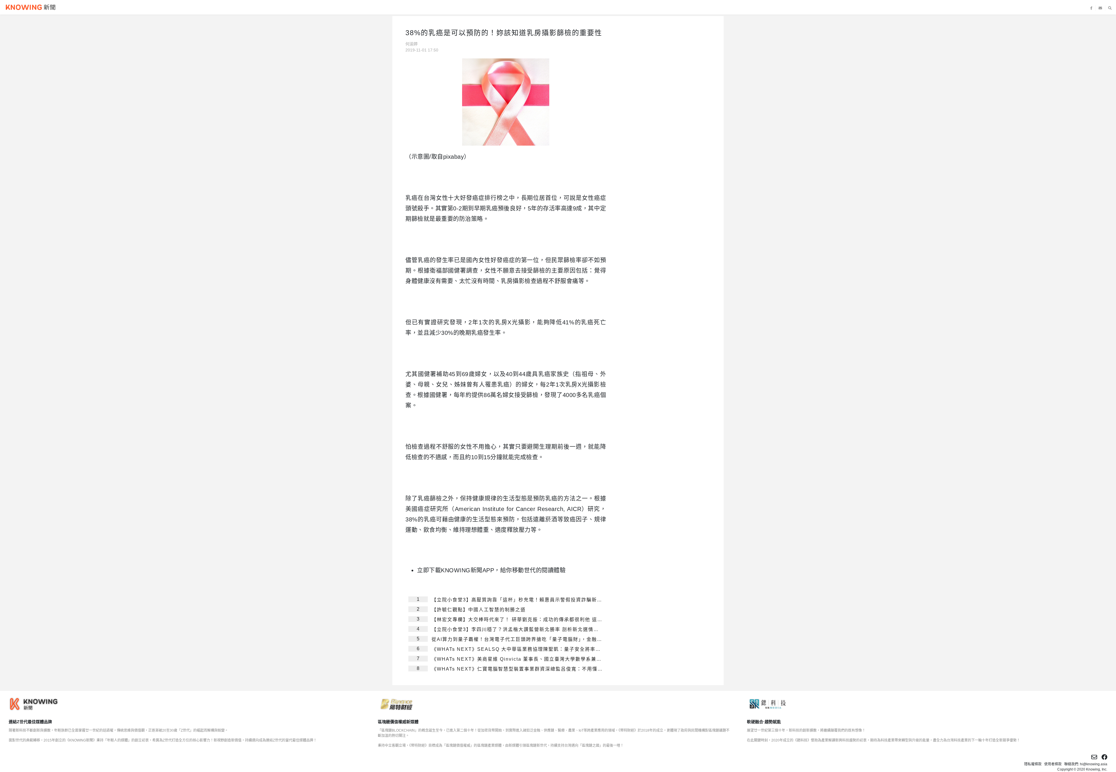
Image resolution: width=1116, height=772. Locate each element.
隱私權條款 (1033, 764)
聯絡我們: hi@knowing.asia (1085, 764)
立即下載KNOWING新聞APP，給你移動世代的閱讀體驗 (491, 570)
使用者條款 (1053, 764)
